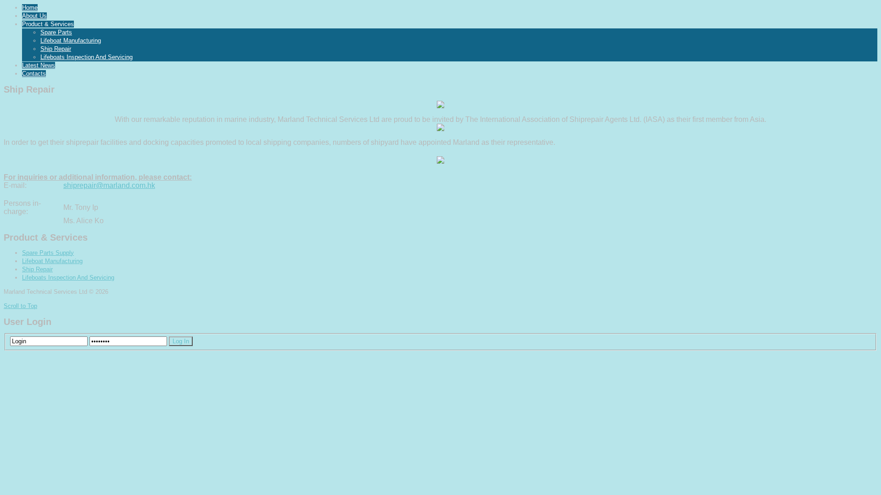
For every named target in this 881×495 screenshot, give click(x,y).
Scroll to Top (20, 305)
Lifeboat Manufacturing (70, 40)
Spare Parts (56, 32)
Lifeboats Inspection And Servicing (86, 57)
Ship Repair (55, 48)
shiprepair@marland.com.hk (109, 185)
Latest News (38, 65)
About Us (34, 15)
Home (30, 7)
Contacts (34, 73)
